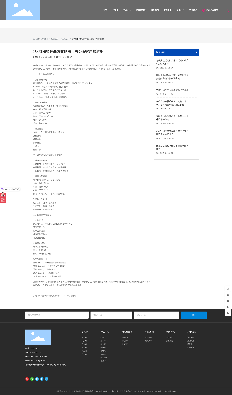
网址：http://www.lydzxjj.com (36, 356)
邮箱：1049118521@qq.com (35, 361)
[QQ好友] (37, 379)
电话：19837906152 (32, 348)
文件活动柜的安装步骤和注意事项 (172, 90)
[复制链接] (46, 379)
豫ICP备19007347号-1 (155, 391)
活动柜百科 (65, 39)
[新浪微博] (27, 379)
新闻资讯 (44, 39)
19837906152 (213, 10)
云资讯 (122, 391)
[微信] (32, 379)
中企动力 (137, 391)
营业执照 (167, 391)
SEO (174, 391)
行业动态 (54, 39)
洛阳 (143, 391)
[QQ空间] (42, 379)
